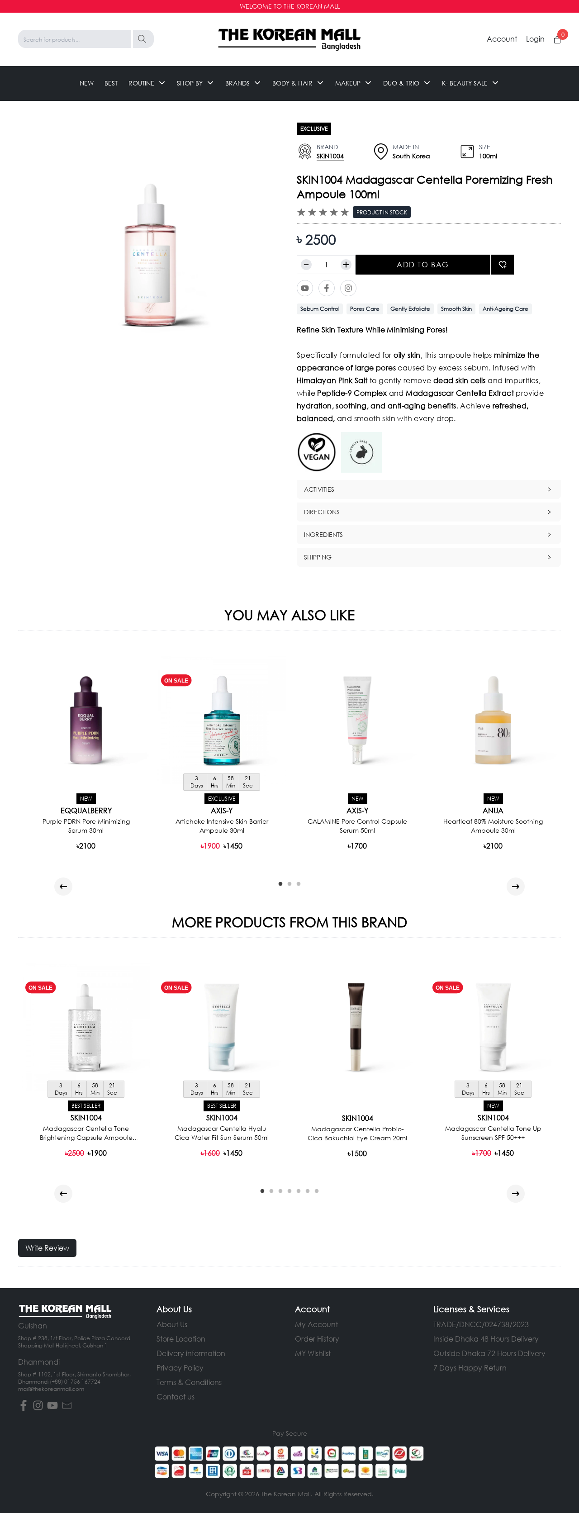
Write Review (47, 1247)
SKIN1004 (330, 156)
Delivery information (191, 1353)
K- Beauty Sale (465, 83)
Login (535, 38)
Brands (237, 83)
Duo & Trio (401, 83)
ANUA (493, 810)
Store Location (181, 1338)
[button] (428, 489)
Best (111, 83)
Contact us (176, 1396)
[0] (557, 39)
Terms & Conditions (189, 1382)
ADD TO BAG (423, 264)
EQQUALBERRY (86, 810)
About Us (172, 1324)
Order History (317, 1338)
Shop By (190, 83)
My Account (316, 1324)
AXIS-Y (222, 810)
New (87, 83)
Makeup (348, 83)
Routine (141, 83)
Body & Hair (292, 83)
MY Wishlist (313, 1353)
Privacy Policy (180, 1367)
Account (502, 38)
